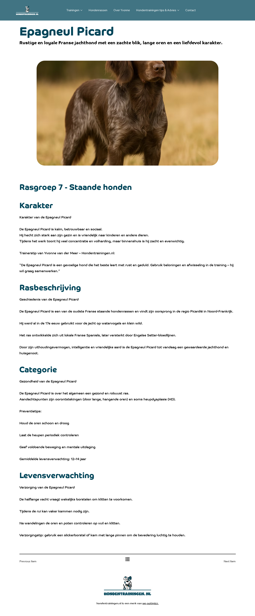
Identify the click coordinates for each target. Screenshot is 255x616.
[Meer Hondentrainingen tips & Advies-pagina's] (178, 10)
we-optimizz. (150, 603)
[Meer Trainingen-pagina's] (81, 10)
